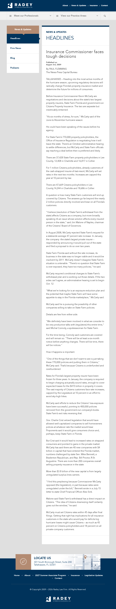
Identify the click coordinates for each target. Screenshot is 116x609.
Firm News (15, 48)
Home (17, 575)
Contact (104, 6)
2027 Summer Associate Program (50, 575)
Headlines (15, 39)
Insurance (94, 6)
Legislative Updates (94, 575)
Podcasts (14, 68)
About (65, 6)
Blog (12, 58)
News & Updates (78, 6)
